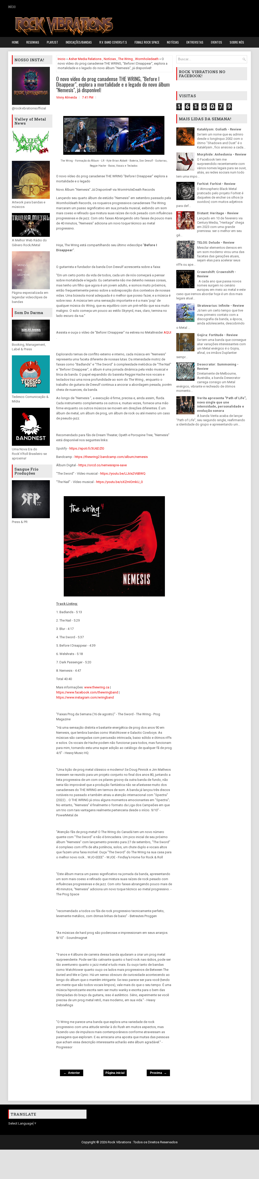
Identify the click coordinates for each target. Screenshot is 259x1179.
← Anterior (71, 1073)
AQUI (167, 332)
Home (15, 42)
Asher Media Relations (85, 59)
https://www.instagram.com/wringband (85, 697)
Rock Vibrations (120, 1142)
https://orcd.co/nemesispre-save (102, 465)
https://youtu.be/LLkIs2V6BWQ (122, 473)
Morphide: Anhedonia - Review (221, 154)
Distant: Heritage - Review (218, 213)
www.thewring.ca (96, 687)
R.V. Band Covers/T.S (113, 42)
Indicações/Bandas (79, 42)
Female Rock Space (147, 42)
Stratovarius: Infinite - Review (220, 305)
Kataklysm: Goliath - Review (219, 129)
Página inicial (114, 1073)
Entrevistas (194, 42)
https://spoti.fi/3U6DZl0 (86, 448)
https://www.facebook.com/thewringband (87, 692)
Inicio (62, 59)
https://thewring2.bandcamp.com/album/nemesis (111, 457)
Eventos (216, 42)
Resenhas (32, 42)
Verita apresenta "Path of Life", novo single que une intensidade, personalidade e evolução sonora (222, 404)
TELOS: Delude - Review (215, 242)
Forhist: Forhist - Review (216, 184)
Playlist (52, 42)
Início (12, 7)
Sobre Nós (237, 42)
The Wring (125, 59)
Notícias (173, 42)
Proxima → (158, 1073)
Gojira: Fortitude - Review (217, 335)
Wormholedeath (147, 59)
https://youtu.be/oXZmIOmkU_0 (119, 482)
